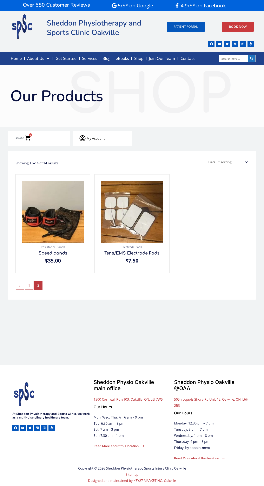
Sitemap (132, 474)
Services (89, 58)
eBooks (122, 58)
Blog (106, 58)
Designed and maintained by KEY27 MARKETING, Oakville (132, 480)
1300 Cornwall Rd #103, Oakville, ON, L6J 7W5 (128, 399)
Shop (139, 58)
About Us (35, 58)
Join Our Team (162, 58)
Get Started (66, 58)
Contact (187, 58)
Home (16, 58)
